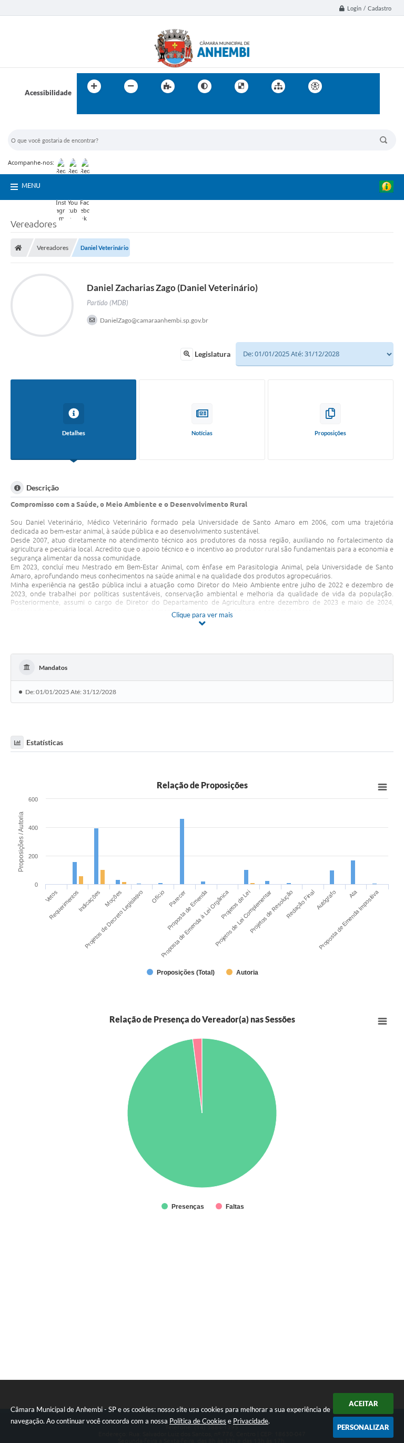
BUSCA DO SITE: (39, 124)
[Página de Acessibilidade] (315, 86)
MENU (31, 185)
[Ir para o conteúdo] (345, 86)
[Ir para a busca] (87, 108)
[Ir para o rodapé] (110, 108)
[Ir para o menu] (368, 86)
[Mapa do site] (278, 86)
